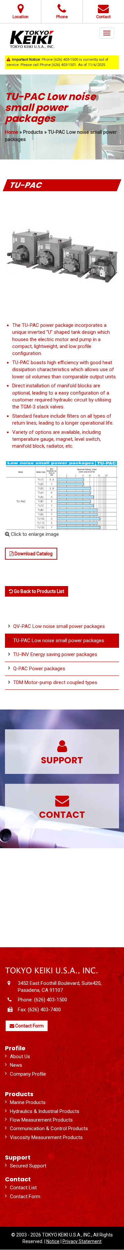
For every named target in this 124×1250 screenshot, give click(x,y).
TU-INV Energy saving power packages (55, 654)
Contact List (23, 1188)
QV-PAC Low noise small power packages (59, 626)
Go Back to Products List (38, 591)
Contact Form (29, 1025)
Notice (53, 1241)
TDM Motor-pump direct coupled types (55, 682)
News (16, 1065)
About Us (20, 1056)
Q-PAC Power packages (39, 669)
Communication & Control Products (49, 1128)
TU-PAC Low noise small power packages (58, 640)
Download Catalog (33, 553)
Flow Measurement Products (41, 1120)
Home (11, 132)
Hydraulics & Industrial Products (44, 1111)
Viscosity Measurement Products (46, 1137)
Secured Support (28, 1166)
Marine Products (28, 1102)
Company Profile (28, 1074)
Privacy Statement (82, 1241)
